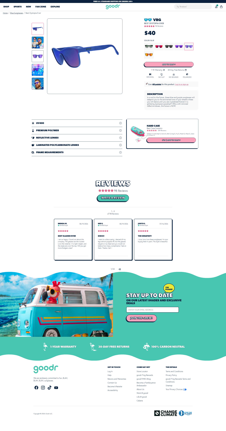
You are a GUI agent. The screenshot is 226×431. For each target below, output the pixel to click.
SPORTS (18, 7)
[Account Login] (216, 6)
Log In (110, 371)
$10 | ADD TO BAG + (171, 140)
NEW (28, 7)
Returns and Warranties (117, 379)
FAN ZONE (40, 7)
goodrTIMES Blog (144, 379)
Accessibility (113, 390)
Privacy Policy (171, 375)
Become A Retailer (115, 386)
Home (5, 13)
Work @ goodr (142, 393)
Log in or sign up (181, 84)
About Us (140, 389)
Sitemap (169, 385)
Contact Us (112, 382)
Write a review (113, 198)
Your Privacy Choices (174, 389)
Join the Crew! (141, 318)
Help (109, 375)
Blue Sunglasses (16, 13)
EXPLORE (55, 7)
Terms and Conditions (174, 371)
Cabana (140, 400)
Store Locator (142, 371)
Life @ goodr (142, 397)
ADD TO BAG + (169, 64)
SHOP (6, 7)
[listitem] (38, 29)
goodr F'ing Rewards (145, 375)
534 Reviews (162, 130)
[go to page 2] (120, 269)
